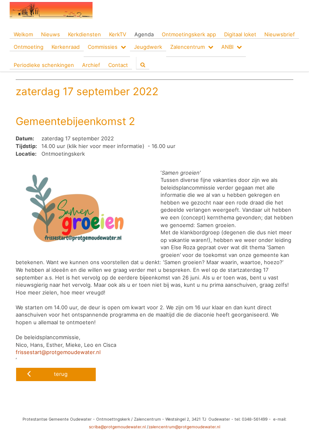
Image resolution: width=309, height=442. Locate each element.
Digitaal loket (240, 34)
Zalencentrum (187, 47)
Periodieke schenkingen (44, 65)
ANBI (227, 47)
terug (61, 374)
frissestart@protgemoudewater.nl (58, 352)
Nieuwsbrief (279, 34)
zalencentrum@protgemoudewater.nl (184, 426)
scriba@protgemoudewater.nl (117, 426)
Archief (91, 65)
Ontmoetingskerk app (189, 34)
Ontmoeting (28, 47)
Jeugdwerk (148, 47)
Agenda (144, 34)
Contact (118, 65)
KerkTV (117, 34)
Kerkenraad (66, 47)
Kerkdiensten (84, 34)
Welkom (23, 34)
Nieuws (50, 34)
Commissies (102, 47)
